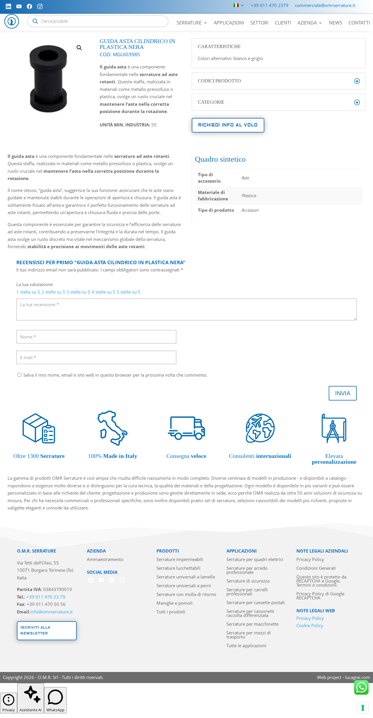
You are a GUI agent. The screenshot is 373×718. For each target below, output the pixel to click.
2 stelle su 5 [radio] (53, 292)
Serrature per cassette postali (255, 602)
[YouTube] (19, 6)
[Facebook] (29, 6)
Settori (259, 23)
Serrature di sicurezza (248, 581)
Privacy (8, 709)
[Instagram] (40, 6)
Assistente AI (31, 709)
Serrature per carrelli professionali (247, 592)
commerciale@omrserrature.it (325, 5)
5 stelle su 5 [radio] (128, 292)
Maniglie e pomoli (174, 603)
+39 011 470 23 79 (46, 597)
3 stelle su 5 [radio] (78, 292)
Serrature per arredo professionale (247, 570)
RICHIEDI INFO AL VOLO (228, 125)
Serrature (189, 23)
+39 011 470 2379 (269, 5)
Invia (342, 393)
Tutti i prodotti (170, 612)
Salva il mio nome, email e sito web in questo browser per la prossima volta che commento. (115, 375)
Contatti (359, 23)
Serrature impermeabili (179, 559)
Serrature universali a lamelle (185, 577)
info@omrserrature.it (51, 612)
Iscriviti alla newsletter (35, 630)
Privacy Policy (310, 559)
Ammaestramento (105, 559)
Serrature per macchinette (252, 624)
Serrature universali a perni (183, 585)
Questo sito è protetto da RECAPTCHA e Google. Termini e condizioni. (321, 581)
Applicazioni (229, 23)
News (335, 23)
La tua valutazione (34, 284)
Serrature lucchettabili (178, 568)
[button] (79, 48)
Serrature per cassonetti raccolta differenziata (250, 613)
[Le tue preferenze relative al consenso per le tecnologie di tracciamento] (362, 707)
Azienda (307, 23)
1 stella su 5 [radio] (28, 292)
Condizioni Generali (316, 568)
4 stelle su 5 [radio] (103, 292)
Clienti (283, 23)
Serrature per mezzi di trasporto (248, 635)
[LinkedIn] (8, 6)
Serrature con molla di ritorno (186, 594)
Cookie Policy (309, 625)
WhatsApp (55, 709)
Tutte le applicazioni (246, 645)
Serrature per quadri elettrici (254, 559)
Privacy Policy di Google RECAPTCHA (320, 596)
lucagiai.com (357, 677)
